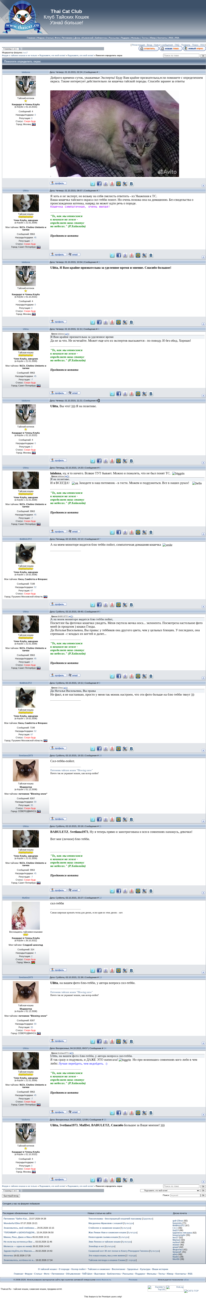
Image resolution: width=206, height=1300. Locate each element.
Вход (149, 45)
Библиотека (114, 1274)
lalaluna (26, 72)
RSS (202, 45)
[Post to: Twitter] (93, 183)
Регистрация (138, 45)
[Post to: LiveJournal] (125, 183)
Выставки (99, 1274)
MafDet (26, 898)
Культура (128, 1223)
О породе (131, 1255)
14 (105, 1048)
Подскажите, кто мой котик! (52, 56)
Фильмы (151, 1274)
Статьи (38, 1274)
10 (100, 755)
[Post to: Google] (105, 183)
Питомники (58, 1274)
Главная (18, 1274)
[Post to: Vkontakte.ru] (131, 183)
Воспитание (118, 1269)
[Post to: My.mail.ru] (118, 183)
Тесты (161, 1274)
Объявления (73, 1274)
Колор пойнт (78, 1269)
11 (100, 826)
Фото (46, 1274)
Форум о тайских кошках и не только (19, 56)
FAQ (177, 45)
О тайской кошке (47, 1269)
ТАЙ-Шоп (87, 1274)
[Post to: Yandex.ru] (112, 183)
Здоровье (147, 1218)
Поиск (195, 45)
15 (105, 1119)
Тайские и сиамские (99, 1269)
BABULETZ (26, 539)
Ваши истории (160, 1269)
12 (100, 898)
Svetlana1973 (26, 755)
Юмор (170, 1274)
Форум (28, 1274)
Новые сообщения (163, 45)
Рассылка (128, 1274)
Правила (185, 45)
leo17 (25, 53)
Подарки (140, 1274)
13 (100, 977)
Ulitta (26, 190)
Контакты (180, 1274)
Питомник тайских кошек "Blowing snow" (71, 770)
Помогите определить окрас (109, 56)
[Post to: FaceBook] (99, 183)
